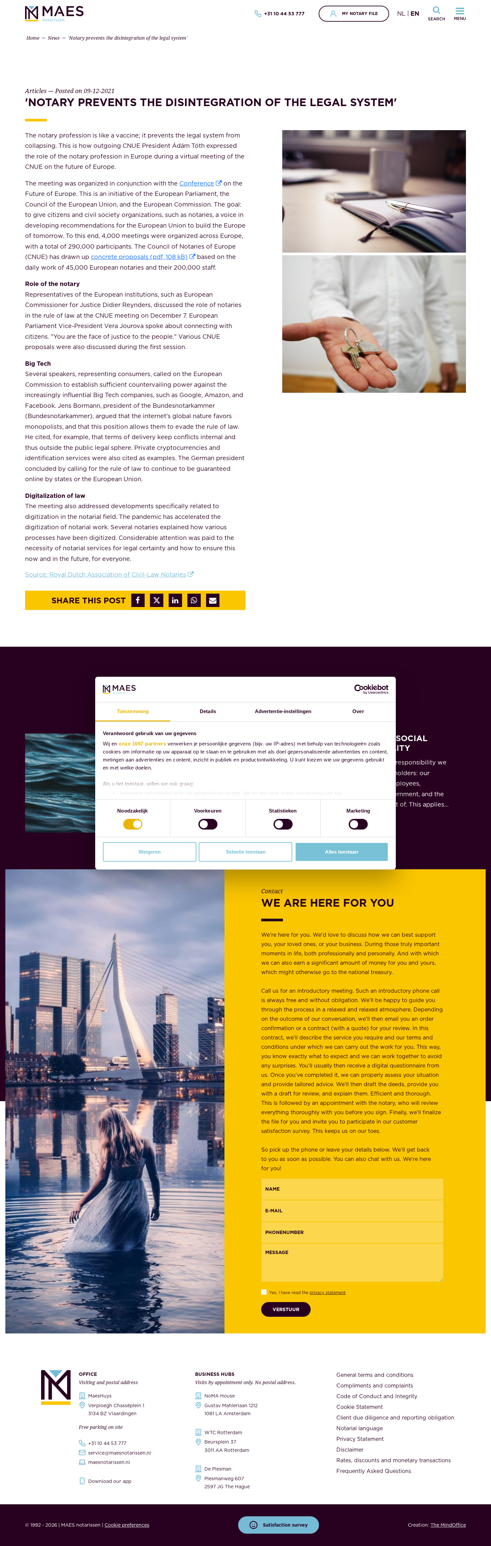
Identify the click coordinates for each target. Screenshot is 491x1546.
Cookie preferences (127, 1525)
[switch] (207, 824)
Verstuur (286, 1309)
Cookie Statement (359, 1407)
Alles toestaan (341, 852)
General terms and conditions (375, 1374)
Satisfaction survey (285, 1525)
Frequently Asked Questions (373, 1471)
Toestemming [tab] (133, 711)
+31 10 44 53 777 (284, 13)
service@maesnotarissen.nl (119, 1453)
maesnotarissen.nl (109, 1462)
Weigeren (150, 852)
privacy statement (328, 1292)
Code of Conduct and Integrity (376, 1396)
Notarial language (359, 1428)
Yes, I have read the (307, 1292)
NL (401, 13)
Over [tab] (358, 711)
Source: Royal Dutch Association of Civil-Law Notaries (105, 574)
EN (415, 13)
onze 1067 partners (142, 743)
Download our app (109, 1481)
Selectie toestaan (246, 852)
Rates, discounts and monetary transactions (393, 1460)
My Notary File (360, 13)
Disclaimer (349, 1449)
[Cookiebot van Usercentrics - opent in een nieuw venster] (359, 689)
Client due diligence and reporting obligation (395, 1417)
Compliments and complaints (374, 1385)
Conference (196, 183)
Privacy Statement (360, 1439)
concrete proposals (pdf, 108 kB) (139, 257)
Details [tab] (208, 711)
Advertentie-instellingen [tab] (283, 711)
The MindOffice (448, 1525)
